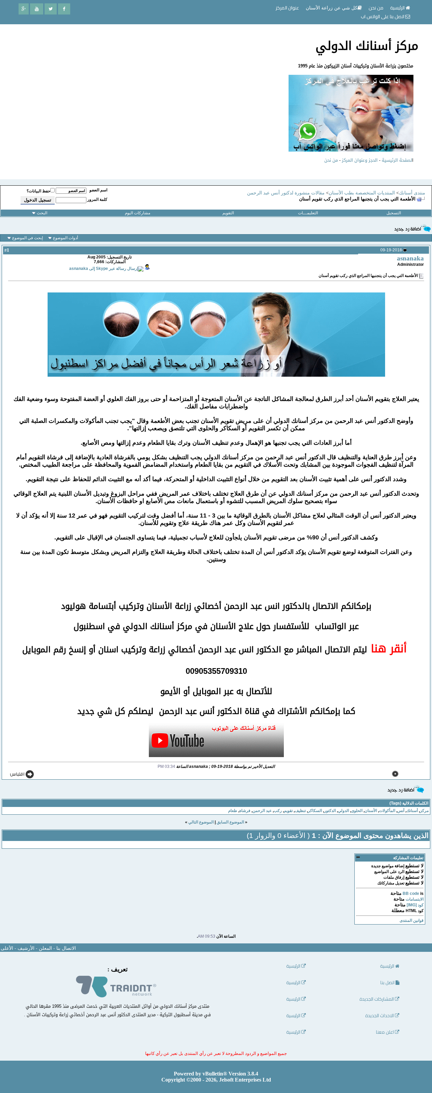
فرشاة (244, 810)
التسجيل (393, 213)
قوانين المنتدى (412, 920)
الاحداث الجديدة (380, 1015)
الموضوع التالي (201, 822)
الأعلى (7, 948)
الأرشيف (26, 948)
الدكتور (330, 810)
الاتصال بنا (66, 948)
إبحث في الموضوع (27, 238)
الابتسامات (415, 899)
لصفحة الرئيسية (397, 160)
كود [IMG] (415, 905)
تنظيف (300, 810)
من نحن (331, 160)
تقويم (288, 810)
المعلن (45, 948)
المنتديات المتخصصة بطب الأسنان (362, 192)
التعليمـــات (308, 213)
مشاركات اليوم (137, 213)
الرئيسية (398, 7)
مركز (424, 810)
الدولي (343, 810)
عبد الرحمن (262, 810)
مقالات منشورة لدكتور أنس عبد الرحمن (286, 192)
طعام (232, 810)
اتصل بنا (388, 982)
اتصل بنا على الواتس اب (383, 16)
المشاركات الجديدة (377, 999)
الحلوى (356, 810)
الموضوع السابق (230, 822)
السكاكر (315, 810)
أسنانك (412, 810)
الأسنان (370, 810)
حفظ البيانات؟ (38, 191)
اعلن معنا (385, 1032)
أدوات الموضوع (65, 238)
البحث (42, 213)
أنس (400, 810)
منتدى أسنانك (412, 192)
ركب (278, 810)
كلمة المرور (97, 199)
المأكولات (387, 810)
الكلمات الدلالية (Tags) (408, 803)
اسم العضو (98, 190)
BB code (411, 893)
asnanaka (410, 258)
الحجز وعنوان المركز (360, 160)
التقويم (228, 213)
